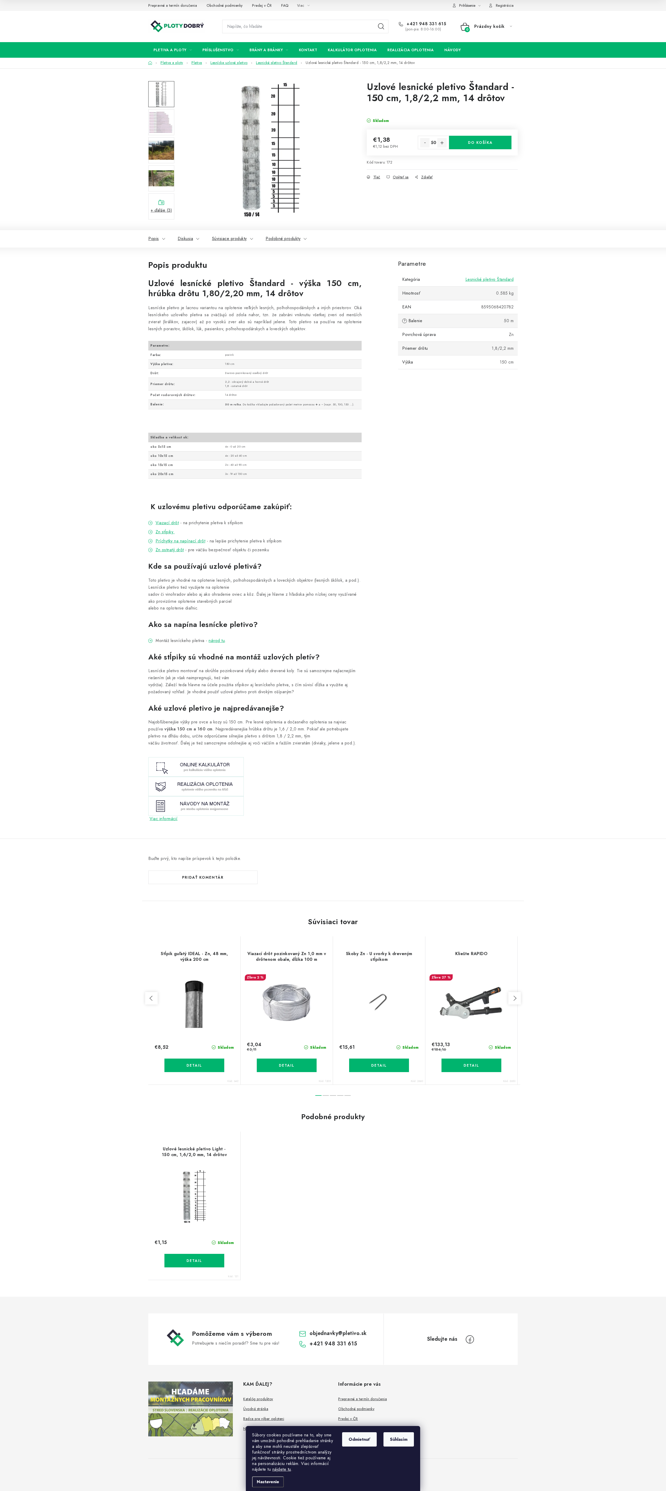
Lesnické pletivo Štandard (489, 279)
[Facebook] (470, 1339)
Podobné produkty (283, 239)
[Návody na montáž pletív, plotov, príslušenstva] (196, 805)
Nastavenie (268, 1482)
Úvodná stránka (255, 1408)
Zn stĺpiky (165, 532)
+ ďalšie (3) (161, 210)
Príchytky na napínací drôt (180, 541)
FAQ (285, 5)
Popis (153, 239)
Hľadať (381, 26)
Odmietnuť (359, 1439)
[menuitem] (172, 50)
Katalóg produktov (258, 1399)
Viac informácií (164, 819)
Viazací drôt (167, 523)
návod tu (217, 641)
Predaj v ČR (262, 5)
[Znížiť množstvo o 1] (425, 142)
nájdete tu (281, 1469)
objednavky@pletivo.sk (338, 1333)
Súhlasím (398, 1439)
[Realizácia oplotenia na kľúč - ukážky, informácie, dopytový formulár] (196, 786)
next (514, 998)
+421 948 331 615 (425, 24)
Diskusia (185, 239)
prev (151, 998)
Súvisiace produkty (229, 239)
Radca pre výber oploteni (263, 1418)
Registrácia (505, 5)
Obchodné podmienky (225, 5)
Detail (194, 1065)
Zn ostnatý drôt (170, 550)
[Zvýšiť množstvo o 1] (442, 142)
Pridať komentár (203, 877)
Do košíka (480, 142)
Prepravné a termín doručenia (172, 5)
